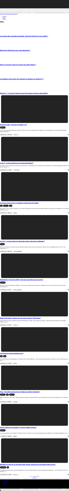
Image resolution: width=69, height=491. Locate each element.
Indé (1, 205)
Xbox (7, 394)
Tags (4, 484)
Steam (10, 205)
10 (33, 477)
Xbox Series (12, 394)
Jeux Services (3, 467)
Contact (5, 481)
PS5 (7, 467)
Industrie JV (3, 14)
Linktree (5, 482)
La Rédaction (6, 480)
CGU (4, 485)
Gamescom (15, 14)
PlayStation (9, 14)
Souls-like (2, 244)
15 (34, 477)
